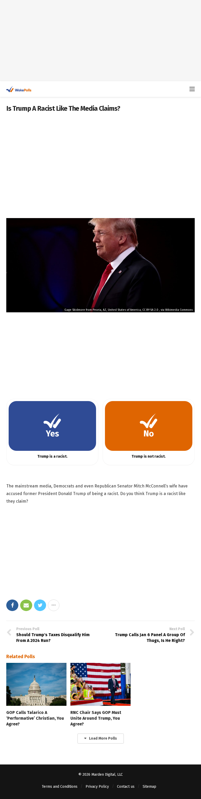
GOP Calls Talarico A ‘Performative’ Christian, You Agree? (35, 718)
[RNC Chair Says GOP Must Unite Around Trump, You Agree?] (100, 684)
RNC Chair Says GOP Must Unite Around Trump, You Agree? (95, 718)
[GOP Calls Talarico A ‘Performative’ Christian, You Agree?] (36, 684)
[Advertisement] (100, 40)
